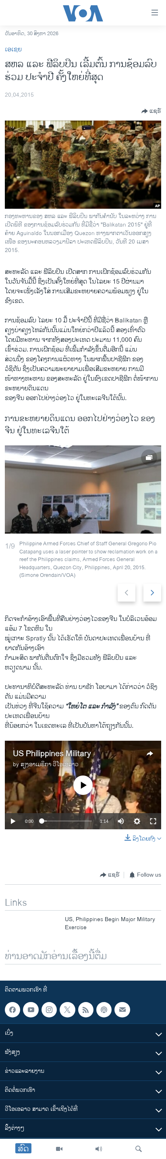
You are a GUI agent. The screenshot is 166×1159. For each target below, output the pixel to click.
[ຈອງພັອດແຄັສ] (122, 1009)
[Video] (59, 1149)
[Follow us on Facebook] (12, 1009)
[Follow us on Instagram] (49, 1009)
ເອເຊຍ (13, 49)
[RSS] (85, 1009)
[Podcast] (104, 1009)
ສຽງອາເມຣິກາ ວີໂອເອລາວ (50, 764)
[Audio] (99, 1149)
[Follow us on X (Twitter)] (67, 1009)
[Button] (151, 111)
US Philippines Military (52, 754)
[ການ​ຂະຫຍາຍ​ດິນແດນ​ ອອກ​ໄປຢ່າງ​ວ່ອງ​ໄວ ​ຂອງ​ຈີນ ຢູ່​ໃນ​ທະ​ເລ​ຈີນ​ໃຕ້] (83, 489)
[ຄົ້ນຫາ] (139, 1149)
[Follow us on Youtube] (30, 1009)
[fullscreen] (153, 821)
